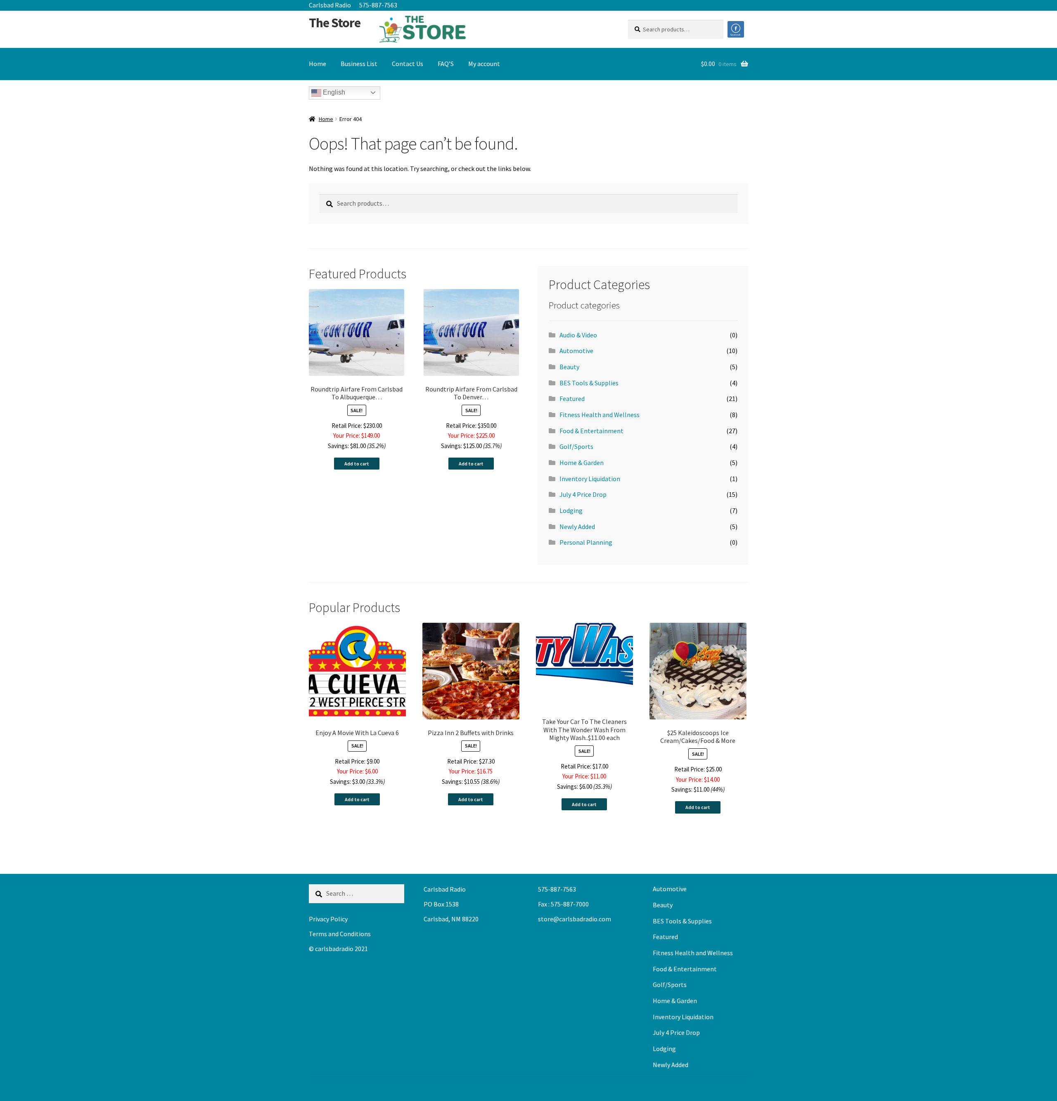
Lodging (571, 510)
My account (484, 63)
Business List (359, 63)
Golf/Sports (576, 446)
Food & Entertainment (591, 431)
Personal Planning (585, 542)
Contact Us (407, 63)
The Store (334, 22)
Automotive (576, 350)
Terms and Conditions (340, 934)
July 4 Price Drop (583, 494)
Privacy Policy (328, 919)
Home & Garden (581, 462)
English (333, 92)
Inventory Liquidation (589, 479)
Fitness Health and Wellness (599, 415)
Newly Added (577, 526)
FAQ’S (446, 63)
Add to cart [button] (356, 463)
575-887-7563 (378, 5)
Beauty (569, 367)
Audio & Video (578, 335)
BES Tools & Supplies (589, 383)
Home (317, 63)
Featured (572, 398)
